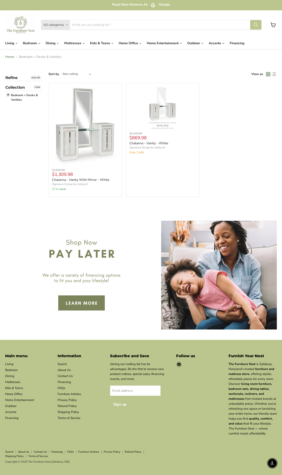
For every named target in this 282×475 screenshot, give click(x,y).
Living (10, 43)
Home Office (129, 43)
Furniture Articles (69, 394)
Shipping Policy (68, 412)
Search (62, 364)
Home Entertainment (163, 43)
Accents (215, 43)
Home (9, 57)
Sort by (54, 74)
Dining (51, 43)
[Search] (255, 25)
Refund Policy (67, 406)
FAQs (61, 388)
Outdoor (194, 43)
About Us (64, 370)
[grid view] (268, 74)
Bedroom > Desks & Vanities (24, 97)
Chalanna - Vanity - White (148, 143)
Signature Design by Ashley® (70, 184)
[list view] (274, 74)
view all (35, 77)
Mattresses (73, 43)
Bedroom (30, 43)
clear (37, 87)
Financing (237, 43)
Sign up (120, 404)
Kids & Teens (100, 43)
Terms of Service (69, 418)
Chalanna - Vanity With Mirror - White (80, 180)
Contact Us (65, 376)
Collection (15, 87)
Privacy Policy (67, 400)
